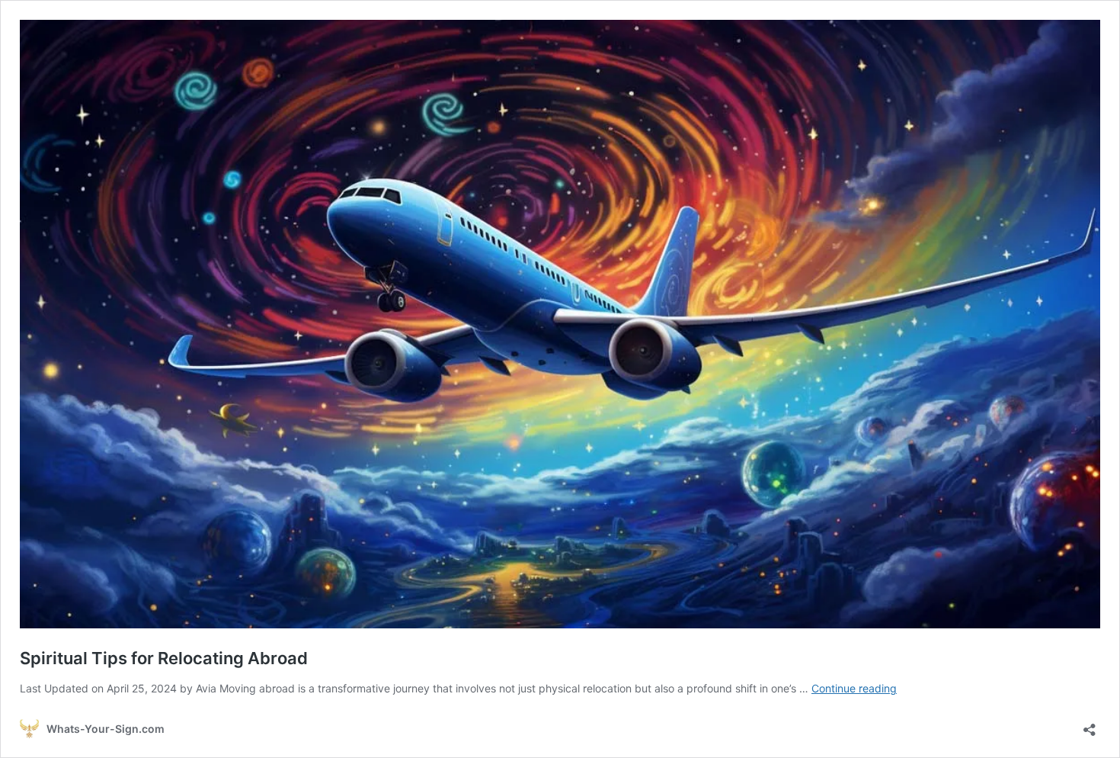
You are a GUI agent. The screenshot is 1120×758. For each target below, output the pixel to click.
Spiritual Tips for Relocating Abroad (164, 658)
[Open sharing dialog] (1089, 725)
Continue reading (854, 688)
